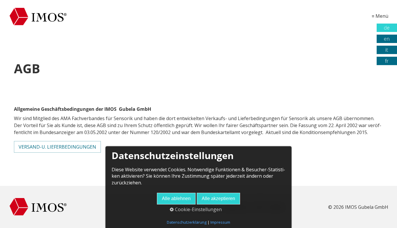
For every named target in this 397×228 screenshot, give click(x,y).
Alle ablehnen (176, 198)
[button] (57, 147)
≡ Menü (380, 16)
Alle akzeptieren (218, 198)
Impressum (220, 222)
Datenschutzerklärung (187, 222)
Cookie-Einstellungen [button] (198, 209)
